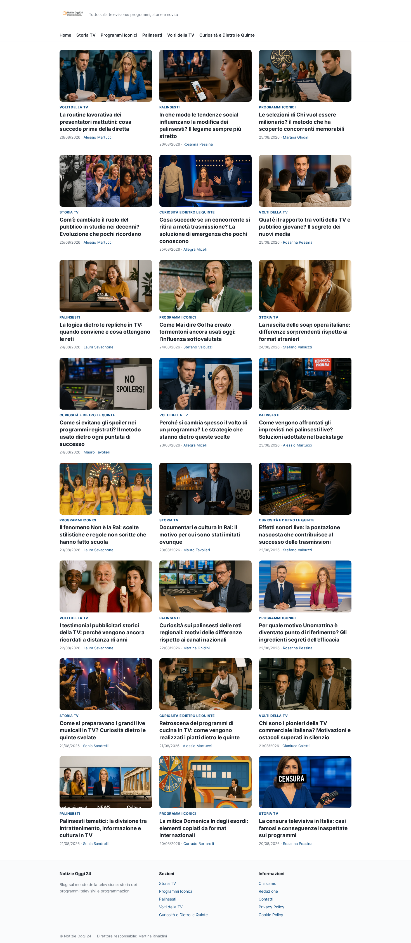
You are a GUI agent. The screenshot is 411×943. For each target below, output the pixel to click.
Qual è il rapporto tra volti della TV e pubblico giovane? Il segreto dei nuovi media (304, 227)
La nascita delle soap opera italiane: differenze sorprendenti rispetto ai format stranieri (304, 332)
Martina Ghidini (296, 137)
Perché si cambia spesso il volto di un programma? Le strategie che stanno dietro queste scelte (203, 429)
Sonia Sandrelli (95, 746)
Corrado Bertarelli (198, 843)
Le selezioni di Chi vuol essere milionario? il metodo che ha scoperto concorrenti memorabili (301, 121)
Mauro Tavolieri (97, 452)
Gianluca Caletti (296, 746)
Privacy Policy (271, 906)
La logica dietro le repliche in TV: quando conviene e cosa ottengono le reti (105, 332)
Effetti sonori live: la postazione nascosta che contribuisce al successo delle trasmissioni (299, 534)
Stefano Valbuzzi (197, 347)
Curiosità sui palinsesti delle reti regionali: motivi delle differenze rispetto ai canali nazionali (200, 632)
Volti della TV (180, 35)
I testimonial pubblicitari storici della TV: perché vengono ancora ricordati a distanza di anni (102, 632)
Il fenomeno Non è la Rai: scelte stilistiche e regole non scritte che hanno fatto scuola (103, 534)
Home (65, 35)
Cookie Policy (271, 914)
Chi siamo (267, 883)
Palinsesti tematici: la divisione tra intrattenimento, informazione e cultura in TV (103, 828)
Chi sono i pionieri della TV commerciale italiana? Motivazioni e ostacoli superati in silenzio (305, 730)
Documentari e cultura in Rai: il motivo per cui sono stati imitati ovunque (199, 534)
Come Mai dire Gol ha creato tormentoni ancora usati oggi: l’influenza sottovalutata (197, 332)
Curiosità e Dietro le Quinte (227, 35)
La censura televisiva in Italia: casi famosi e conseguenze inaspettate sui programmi (303, 828)
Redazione (268, 891)
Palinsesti (152, 35)
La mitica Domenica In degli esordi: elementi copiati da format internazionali (203, 828)
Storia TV (86, 35)
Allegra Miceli (195, 249)
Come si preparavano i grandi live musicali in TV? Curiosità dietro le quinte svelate (103, 730)
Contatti (266, 899)
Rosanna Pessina (198, 144)
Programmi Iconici (119, 35)
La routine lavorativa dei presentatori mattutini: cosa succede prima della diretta (95, 121)
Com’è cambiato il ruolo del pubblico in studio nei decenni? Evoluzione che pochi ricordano (100, 227)
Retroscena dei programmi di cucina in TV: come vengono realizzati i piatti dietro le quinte (199, 730)
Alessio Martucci (98, 137)
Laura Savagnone (99, 347)
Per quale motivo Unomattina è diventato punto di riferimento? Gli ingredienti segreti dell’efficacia (303, 632)
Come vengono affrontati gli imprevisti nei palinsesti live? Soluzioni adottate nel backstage (301, 429)
